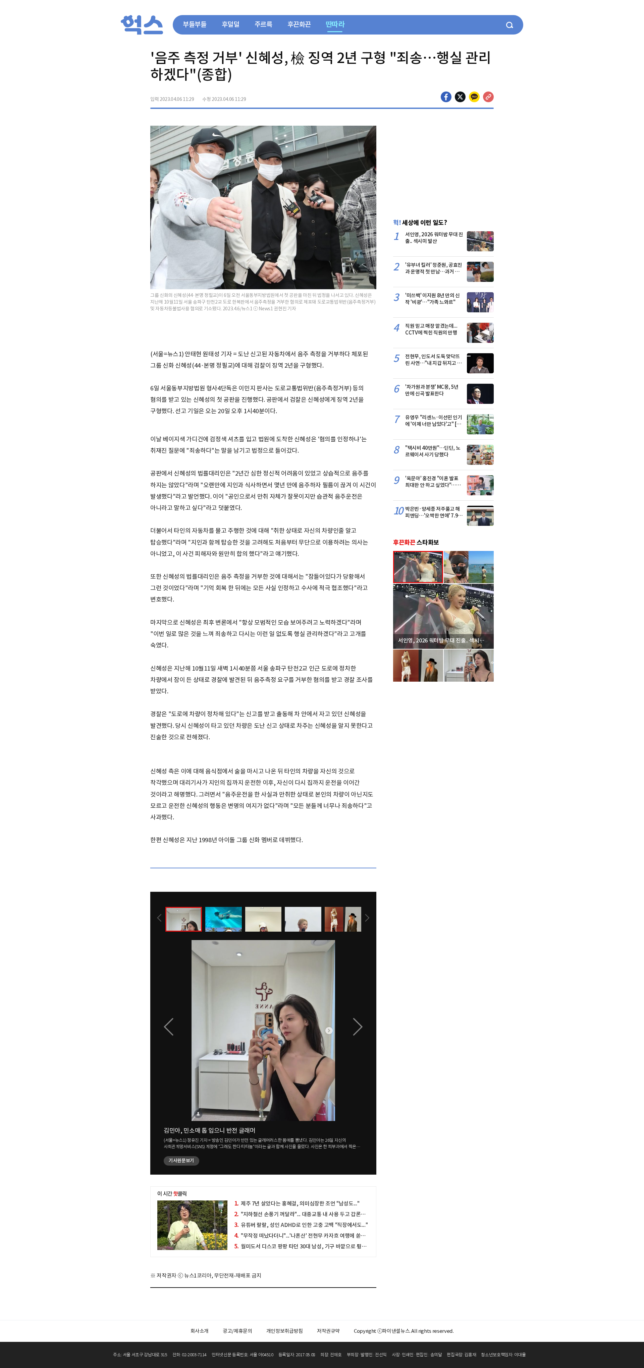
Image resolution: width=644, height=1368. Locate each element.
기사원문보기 (181, 1161)
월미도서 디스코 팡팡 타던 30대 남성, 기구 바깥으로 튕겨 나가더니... (312, 1246)
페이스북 (446, 96)
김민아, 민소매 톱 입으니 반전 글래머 (210, 1130)
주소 (488, 96)
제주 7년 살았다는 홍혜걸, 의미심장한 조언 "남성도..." (297, 1203)
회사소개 (200, 1331)
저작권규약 (328, 1331)
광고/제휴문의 (237, 1331)
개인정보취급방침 (284, 1331)
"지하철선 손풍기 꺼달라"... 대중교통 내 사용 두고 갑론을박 (302, 1214)
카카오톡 (474, 96)
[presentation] (159, 918)
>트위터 (460, 96)
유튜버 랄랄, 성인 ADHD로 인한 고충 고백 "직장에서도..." (301, 1225)
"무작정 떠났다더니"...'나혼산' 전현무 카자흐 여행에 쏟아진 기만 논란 (313, 1235)
